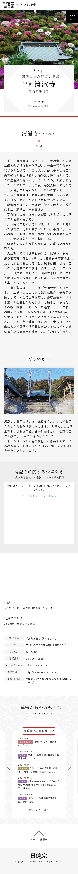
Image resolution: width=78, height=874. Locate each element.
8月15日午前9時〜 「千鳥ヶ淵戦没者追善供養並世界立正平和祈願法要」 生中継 (39, 784)
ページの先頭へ (38, 839)
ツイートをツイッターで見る (39, 496)
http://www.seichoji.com (41, 672)
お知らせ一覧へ (39, 810)
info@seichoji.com (37, 665)
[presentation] (8, 767)
